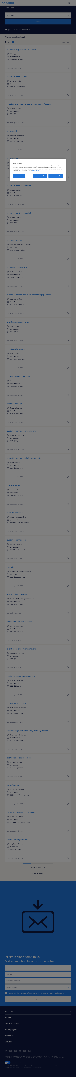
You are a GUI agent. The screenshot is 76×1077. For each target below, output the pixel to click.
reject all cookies (40, 176)
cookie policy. (35, 170)
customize (19, 176)
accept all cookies (55, 176)
